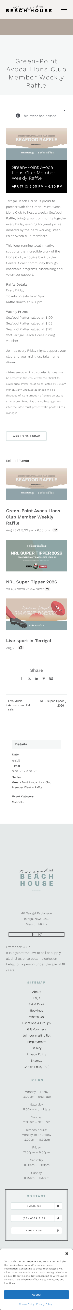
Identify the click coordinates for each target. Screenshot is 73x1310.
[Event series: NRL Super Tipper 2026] (47, 589)
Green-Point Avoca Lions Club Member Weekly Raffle (33, 517)
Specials (18, 802)
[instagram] (40, 934)
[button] (67, 1254)
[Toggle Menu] (64, 9)
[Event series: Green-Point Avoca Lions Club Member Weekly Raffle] (55, 530)
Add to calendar (26, 436)
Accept (36, 1294)
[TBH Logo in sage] (36, 870)
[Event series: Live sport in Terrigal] (20, 647)
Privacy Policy (44, 1304)
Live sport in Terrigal (28, 640)
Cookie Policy (26, 1304)
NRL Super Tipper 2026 (31, 581)
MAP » (42, 924)
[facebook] (32, 934)
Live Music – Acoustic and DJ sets (19, 705)
